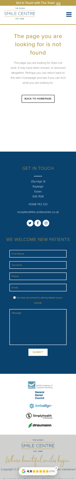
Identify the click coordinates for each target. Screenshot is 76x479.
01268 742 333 (38, 204)
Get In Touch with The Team (36, 3)
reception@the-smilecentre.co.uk (38, 212)
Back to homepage (38, 98)
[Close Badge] (56, 468)
